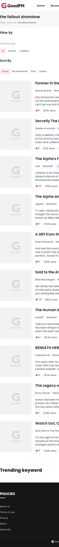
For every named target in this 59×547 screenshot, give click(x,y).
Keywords (5, 529)
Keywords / (12, 22)
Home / (3, 22)
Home (41, 5)
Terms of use (7, 512)
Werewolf (48, 166)
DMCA (3, 523)
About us (5, 506)
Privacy (4, 518)
